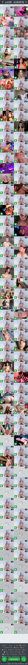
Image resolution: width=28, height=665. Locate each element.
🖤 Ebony (10, 645)
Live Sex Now (14, 659)
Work (13, 663)
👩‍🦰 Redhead (18, 649)
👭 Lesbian (18, 652)
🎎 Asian (4, 645)
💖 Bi (23, 652)
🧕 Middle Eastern (8, 647)
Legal (26, 663)
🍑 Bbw (24, 649)
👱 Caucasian (23, 645)
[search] (23, 659)
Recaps (16, 663)
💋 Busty (12, 652)
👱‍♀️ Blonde (4, 649)
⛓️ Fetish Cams (16, 656)
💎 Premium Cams (6, 656)
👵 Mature (16, 647)
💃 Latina (16, 645)
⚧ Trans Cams (22, 654)
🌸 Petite (6, 652)
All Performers (21, 663)
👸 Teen (22, 647)
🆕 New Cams (5, 654)
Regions (9, 663)
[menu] (4, 659)
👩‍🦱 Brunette (11, 649)
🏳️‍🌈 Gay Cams (14, 654)
